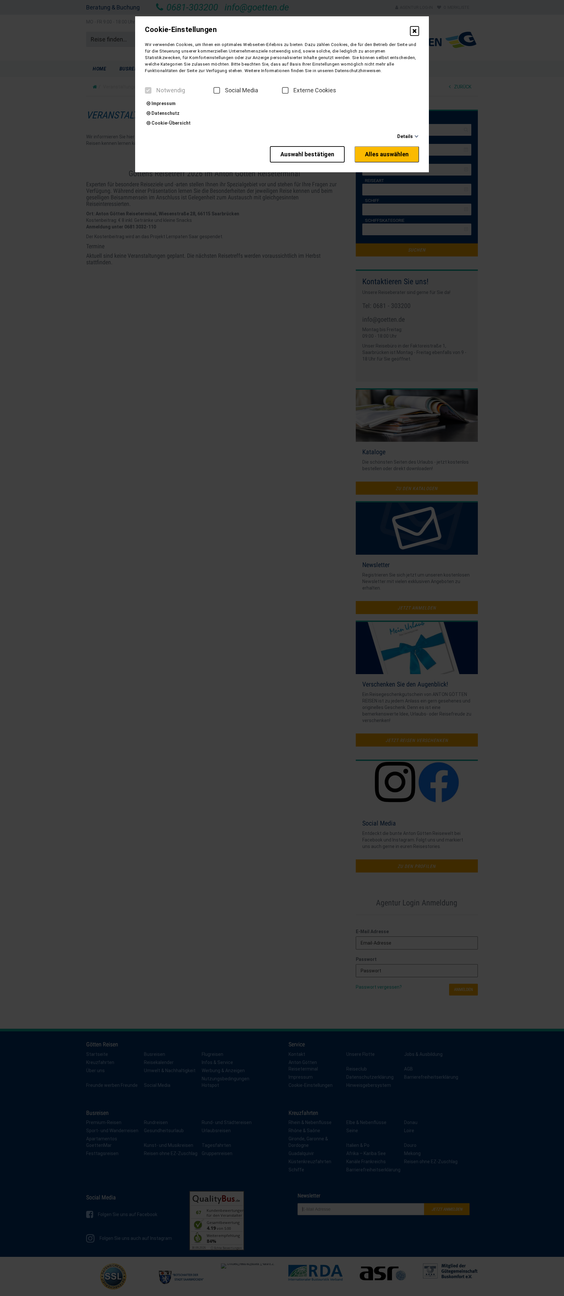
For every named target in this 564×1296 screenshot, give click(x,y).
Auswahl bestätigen (307, 154)
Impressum (163, 103)
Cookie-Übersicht (170, 123)
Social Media (241, 90)
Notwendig (170, 90)
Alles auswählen (387, 154)
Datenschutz (165, 113)
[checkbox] (148, 90)
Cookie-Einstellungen (181, 29)
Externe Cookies (314, 90)
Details (405, 136)
